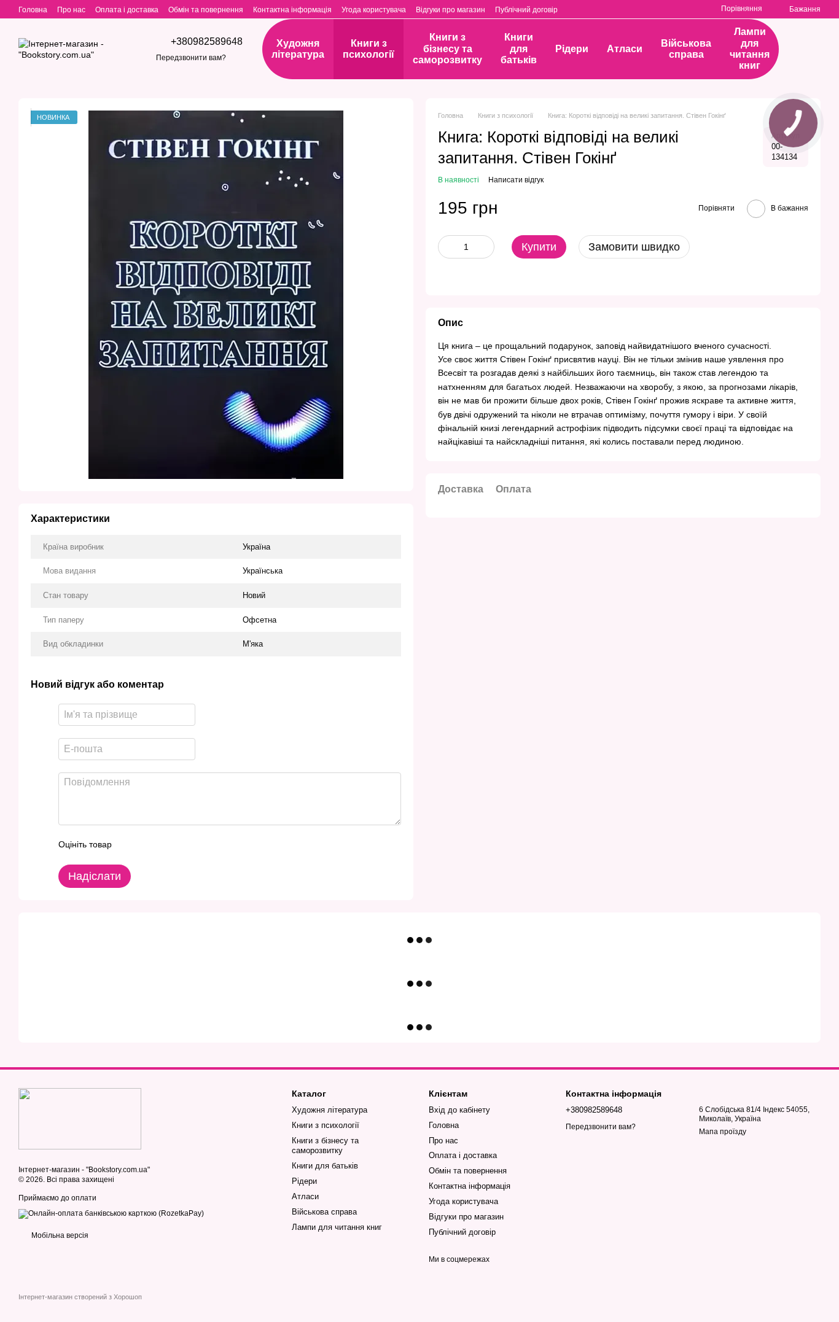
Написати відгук (516, 180)
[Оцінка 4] (191, 845)
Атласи (624, 49)
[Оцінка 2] (152, 845)
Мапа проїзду (722, 1131)
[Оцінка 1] (132, 845)
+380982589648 (207, 42)
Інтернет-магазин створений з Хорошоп (80, 1297)
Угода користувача (373, 10)
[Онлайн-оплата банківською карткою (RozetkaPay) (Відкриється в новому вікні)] (111, 1213)
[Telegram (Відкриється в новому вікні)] (689, 9)
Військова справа (686, 49)
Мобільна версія (58, 1235)
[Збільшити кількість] (485, 247)
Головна (32, 10)
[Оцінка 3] (171, 845)
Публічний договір (526, 10)
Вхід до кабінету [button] (459, 1109)
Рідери (571, 49)
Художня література (297, 49)
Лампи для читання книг (750, 48)
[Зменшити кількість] (447, 247)
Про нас (71, 10)
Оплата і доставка (126, 10)
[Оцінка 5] (210, 845)
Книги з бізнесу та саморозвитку (447, 48)
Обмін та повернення (205, 10)
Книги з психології (368, 49)
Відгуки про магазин (450, 10)
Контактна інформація (292, 10)
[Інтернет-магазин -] (79, 1118)
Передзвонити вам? (191, 57)
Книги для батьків (519, 48)
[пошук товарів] (808, 49)
